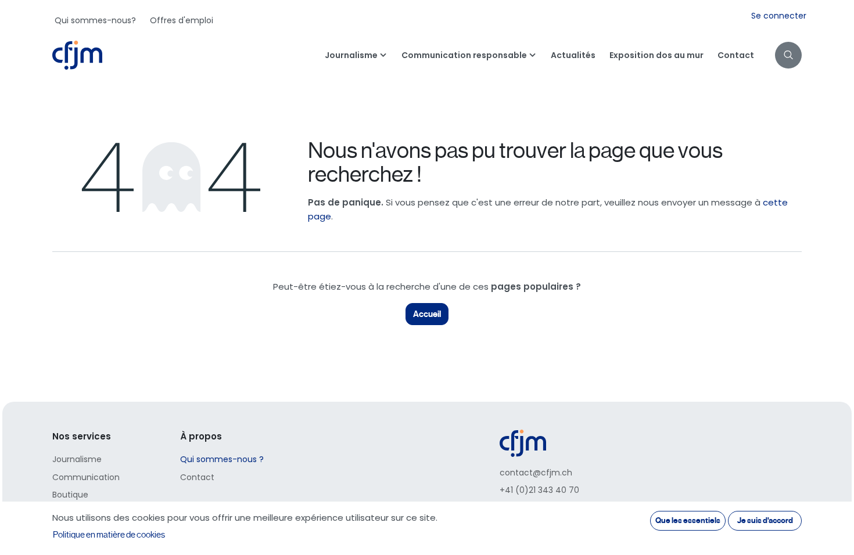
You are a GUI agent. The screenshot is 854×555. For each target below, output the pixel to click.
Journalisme (77, 459)
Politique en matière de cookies (109, 534)
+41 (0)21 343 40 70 (539, 490)
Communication (86, 477)
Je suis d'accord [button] (765, 520)
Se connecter (778, 15)
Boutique (70, 494)
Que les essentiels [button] (687, 520)
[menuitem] (95, 20)
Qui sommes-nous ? (222, 459)
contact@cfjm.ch (536, 472)
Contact (197, 477)
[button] (788, 55)
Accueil (427, 314)
